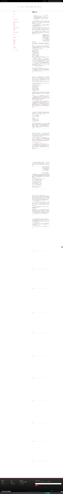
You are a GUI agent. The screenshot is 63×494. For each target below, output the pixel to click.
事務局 (14, 34)
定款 (13, 16)
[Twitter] (3, 491)
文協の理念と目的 (15, 19)
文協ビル (14, 40)
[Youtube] (8, 491)
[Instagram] (5, 491)
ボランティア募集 (15, 50)
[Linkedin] (10, 491)
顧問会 (14, 26)
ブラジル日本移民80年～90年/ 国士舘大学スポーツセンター (40, 143)
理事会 (14, 22)
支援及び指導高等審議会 (16, 27)
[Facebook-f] (2, 491)
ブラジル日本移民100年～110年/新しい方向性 (38, 195)
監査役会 (14, 25)
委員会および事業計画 (15, 32)
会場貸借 (14, 43)
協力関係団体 (14, 37)
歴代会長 (14, 30)
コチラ (47, 57)
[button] (41, 67)
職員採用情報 (14, 47)
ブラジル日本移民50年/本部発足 (37, 67)
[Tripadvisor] (7, 491)
